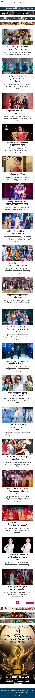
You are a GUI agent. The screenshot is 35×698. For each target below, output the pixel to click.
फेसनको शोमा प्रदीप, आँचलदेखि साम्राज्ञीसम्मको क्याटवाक (17, 362)
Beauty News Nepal (14, 690)
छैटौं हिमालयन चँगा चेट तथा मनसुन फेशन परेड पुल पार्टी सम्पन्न (17, 427)
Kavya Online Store (22, 692)
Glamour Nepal (30, 690)
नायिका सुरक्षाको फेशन (17, 174)
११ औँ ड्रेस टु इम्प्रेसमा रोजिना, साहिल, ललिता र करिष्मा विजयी (17, 203)
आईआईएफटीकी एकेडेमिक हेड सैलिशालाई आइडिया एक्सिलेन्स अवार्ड (17, 491)
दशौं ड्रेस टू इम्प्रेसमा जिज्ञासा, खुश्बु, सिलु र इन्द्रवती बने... (17, 588)
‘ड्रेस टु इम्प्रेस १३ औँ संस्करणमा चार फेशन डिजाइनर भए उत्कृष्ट (17, 48)
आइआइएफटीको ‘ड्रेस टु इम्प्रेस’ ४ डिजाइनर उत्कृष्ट (17, 112)
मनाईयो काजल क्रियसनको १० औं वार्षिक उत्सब (17, 458)
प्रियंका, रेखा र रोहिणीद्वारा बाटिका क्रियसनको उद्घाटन (17, 264)
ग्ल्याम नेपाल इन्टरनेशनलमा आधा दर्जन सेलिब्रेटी (17, 394)
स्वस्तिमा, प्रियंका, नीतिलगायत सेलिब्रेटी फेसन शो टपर (17, 232)
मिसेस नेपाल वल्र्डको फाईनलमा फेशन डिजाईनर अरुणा (17, 144)
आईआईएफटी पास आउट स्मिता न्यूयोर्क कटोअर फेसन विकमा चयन (17, 557)
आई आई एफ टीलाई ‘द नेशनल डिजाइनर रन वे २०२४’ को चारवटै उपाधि (17, 329)
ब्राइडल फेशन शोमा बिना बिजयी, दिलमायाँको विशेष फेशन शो (17, 524)
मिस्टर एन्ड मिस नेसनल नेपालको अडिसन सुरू (17, 296)
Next (29, 603)
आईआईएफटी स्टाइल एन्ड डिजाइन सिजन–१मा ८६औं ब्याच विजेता (17, 79)
